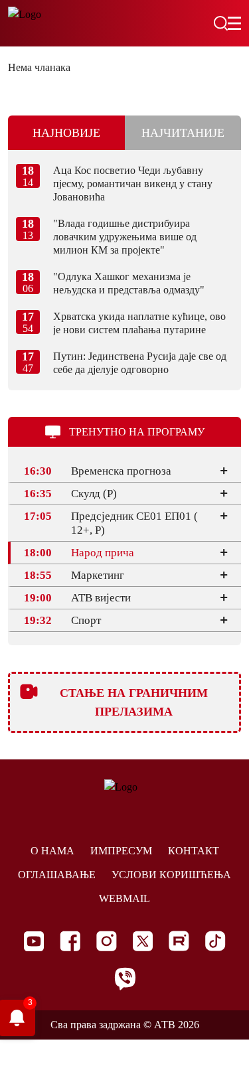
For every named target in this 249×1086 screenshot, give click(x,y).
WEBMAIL (124, 898)
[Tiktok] (215, 941)
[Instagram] (106, 941)
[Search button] (220, 23)
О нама (52, 850)
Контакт (193, 850)
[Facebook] (70, 941)
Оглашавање (57, 874)
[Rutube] (179, 941)
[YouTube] (34, 941)
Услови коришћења (171, 874)
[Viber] (124, 978)
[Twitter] (143, 941)
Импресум (121, 850)
